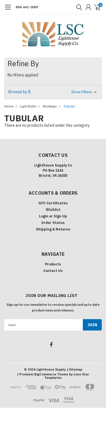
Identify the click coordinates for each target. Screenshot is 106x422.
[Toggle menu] (8, 10)
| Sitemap (74, 369)
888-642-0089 (27, 7)
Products (53, 264)
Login (43, 216)
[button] (53, 92)
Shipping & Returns (53, 229)
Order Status (53, 223)
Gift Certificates (53, 203)
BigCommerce (45, 374)
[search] (77, 7)
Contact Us (53, 271)
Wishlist (53, 209)
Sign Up (60, 216)
